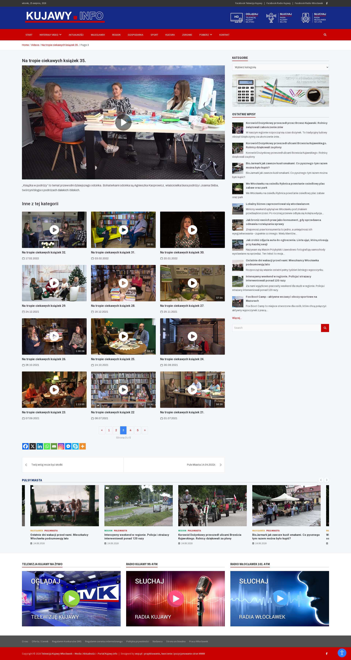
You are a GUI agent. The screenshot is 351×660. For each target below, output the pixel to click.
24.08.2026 (39, 543)
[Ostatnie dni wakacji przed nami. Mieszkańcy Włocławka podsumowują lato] (237, 265)
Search (325, 328)
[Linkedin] (40, 446)
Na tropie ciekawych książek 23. (44, 412)
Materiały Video (49, 34)
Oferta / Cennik (40, 641)
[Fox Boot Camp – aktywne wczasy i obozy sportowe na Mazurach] (237, 301)
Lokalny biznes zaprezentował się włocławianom (277, 204)
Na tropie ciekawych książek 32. (44, 252)
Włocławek (98, 34)
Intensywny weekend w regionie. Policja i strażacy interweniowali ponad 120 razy (63, 536)
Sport (154, 34)
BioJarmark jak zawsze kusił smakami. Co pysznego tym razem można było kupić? (212, 536)
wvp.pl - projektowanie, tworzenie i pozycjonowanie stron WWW (170, 653)
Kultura (170, 34)
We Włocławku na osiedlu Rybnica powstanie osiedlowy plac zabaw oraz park (281, 536)
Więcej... (237, 318)
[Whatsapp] (47, 446)
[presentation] (321, 480)
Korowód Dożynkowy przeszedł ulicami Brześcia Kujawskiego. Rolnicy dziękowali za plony (135, 536)
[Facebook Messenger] (68, 446)
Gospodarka (135, 34)
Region (116, 34)
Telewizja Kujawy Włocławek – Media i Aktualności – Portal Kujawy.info (79, 653)
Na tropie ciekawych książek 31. (113, 252)
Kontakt (224, 34)
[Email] (54, 446)
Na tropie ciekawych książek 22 (112, 412)
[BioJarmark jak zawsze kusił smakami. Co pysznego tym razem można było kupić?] (237, 168)
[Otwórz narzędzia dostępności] (342, 652)
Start (29, 34)
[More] (82, 446)
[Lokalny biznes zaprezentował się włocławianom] (237, 209)
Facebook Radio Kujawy (279, 3)
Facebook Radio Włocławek (309, 3)
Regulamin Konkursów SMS (67, 641)
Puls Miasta (46, 530)
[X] (32, 446)
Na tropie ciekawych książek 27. (182, 306)
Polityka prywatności (137, 641)
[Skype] (75, 446)
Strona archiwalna (176, 641)
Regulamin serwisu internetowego (104, 641)
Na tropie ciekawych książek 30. (182, 252)
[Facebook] (327, 3)
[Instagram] (61, 446)
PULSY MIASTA (32, 480)
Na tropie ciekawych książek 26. (44, 359)
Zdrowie (187, 34)
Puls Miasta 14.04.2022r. (201, 464)
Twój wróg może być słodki (47, 464)
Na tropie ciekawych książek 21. (182, 412)
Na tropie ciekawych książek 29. (44, 306)
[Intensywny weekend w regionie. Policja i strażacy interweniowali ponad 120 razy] (237, 281)
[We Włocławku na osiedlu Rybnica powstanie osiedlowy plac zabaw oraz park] (237, 188)
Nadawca (158, 641)
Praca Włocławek (198, 641)
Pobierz (204, 34)
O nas (25, 641)
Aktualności (76, 34)
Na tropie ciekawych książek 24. (182, 359)
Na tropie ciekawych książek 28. (113, 306)
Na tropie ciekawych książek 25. (113, 359)
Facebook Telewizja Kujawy (248, 3)
